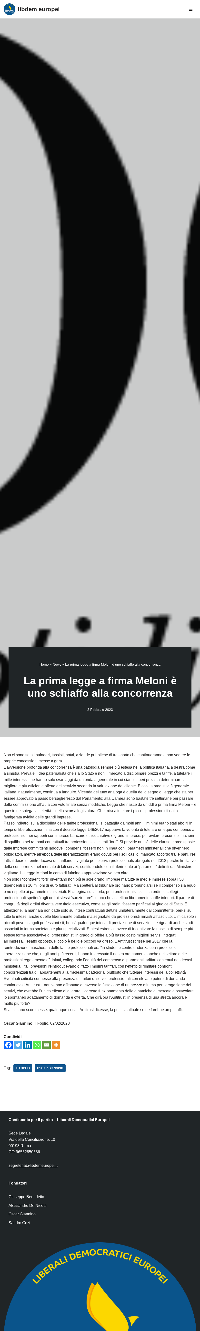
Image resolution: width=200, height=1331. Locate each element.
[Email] (46, 1045)
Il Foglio (23, 1068)
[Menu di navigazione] (190, 9)
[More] (56, 1045)
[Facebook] (8, 1045)
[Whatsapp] (37, 1045)
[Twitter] (18, 1045)
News (57, 664)
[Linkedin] (27, 1045)
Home (44, 664)
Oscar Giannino (50, 1068)
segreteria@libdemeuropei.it (33, 1165)
